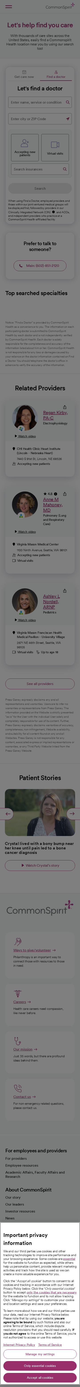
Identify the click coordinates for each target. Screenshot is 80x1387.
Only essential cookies (40, 1366)
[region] (40, 1303)
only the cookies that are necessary (52, 1292)
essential (69, 1259)
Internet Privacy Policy (19, 1345)
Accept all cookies (40, 1377)
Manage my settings (40, 1354)
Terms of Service (50, 1345)
